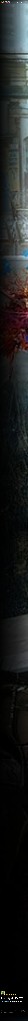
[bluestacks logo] (5, 2)
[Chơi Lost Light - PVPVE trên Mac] (14, 1006)
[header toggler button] (26, 2)
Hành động (5, 1001)
